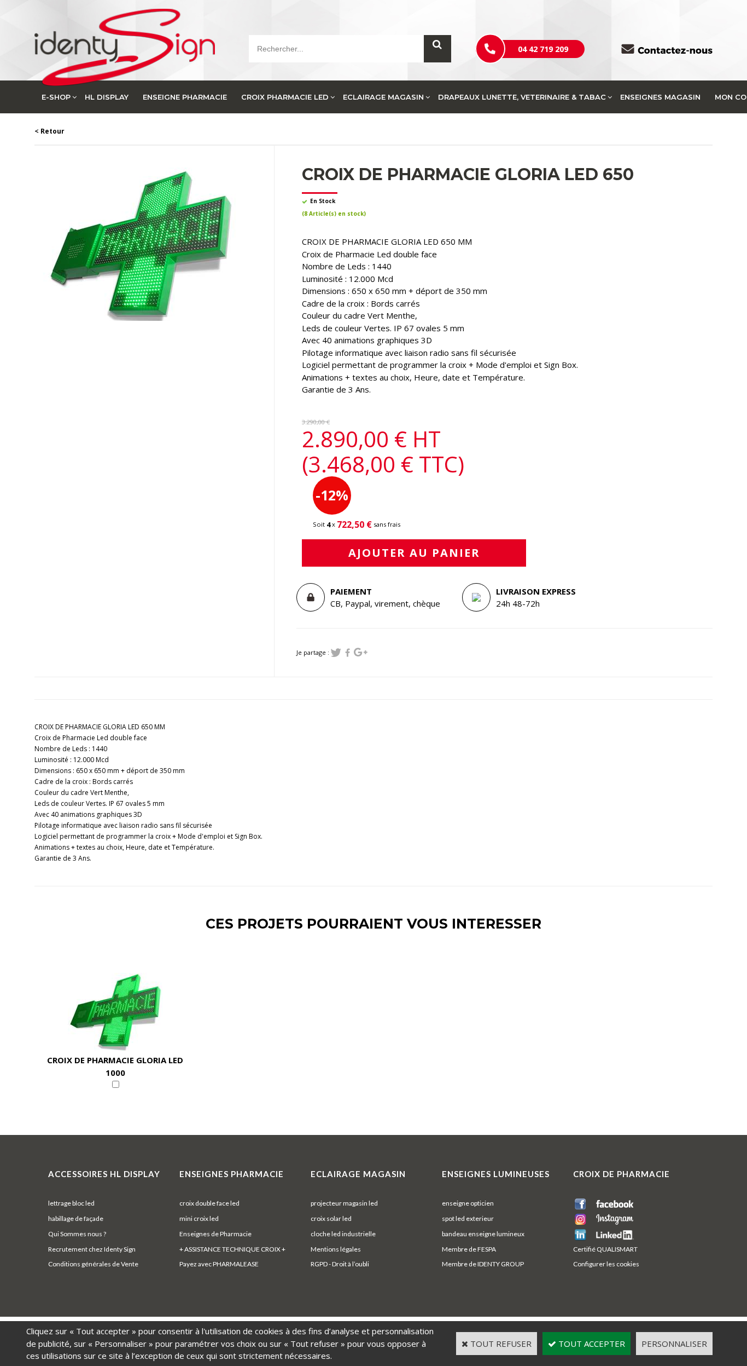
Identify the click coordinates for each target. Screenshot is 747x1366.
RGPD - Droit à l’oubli (340, 1264)
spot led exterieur (468, 1218)
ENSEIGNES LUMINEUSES (496, 1174)
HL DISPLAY (107, 97)
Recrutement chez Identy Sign (92, 1249)
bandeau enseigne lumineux (483, 1234)
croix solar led (331, 1218)
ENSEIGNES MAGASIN (660, 97)
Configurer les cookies (606, 1264)
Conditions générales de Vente (93, 1264)
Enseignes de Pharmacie (215, 1234)
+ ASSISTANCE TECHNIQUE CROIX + (232, 1249)
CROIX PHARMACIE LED (285, 97)
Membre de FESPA (469, 1249)
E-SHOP (56, 97)
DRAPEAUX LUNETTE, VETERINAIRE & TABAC (522, 97)
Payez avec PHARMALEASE (219, 1264)
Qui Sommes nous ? (77, 1234)
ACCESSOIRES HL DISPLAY (104, 1174)
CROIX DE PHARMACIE (621, 1174)
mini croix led (199, 1218)
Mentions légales (336, 1249)
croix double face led (209, 1203)
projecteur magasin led (344, 1203)
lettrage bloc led (71, 1203)
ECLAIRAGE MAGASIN (383, 97)
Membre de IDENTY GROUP (483, 1264)
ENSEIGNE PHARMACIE (185, 97)
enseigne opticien (468, 1203)
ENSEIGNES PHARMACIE (231, 1174)
